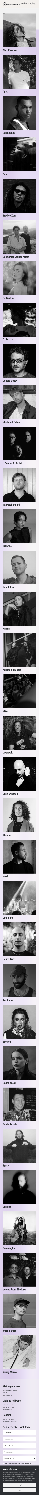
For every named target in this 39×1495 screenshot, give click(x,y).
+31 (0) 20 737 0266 (8, 1419)
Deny (19, 1490)
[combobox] (19, 1458)
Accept (19, 1485)
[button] (35, 1469)
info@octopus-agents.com (10, 1421)
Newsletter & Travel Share (28, 3)
